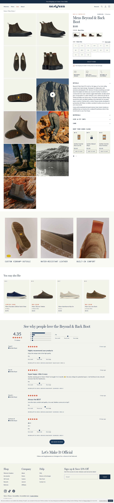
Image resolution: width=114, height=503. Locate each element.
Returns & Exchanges (45, 476)
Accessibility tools (24, 496)
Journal (23, 482)
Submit (105, 477)
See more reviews (57, 442)
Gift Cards (6, 479)
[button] (6, 6)
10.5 (82, 50)
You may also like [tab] (12, 275)
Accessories (7, 476)
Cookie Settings (34, 496)
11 (88, 50)
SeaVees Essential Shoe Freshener (103, 144)
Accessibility (16, 496)
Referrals (6, 485)
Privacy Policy (87, 500)
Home (5, 11)
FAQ (40, 473)
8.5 (94, 45)
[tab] (73, 156)
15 (82, 54)
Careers (24, 479)
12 (100, 50)
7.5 (82, 45)
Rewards (6, 482)
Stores (23, 476)
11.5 (94, 50)
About (23, 473)
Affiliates (24, 485)
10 (75, 50)
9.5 (107, 45)
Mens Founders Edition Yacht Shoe (15, 306)
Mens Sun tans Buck (91, 306)
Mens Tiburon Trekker (38, 306)
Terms (5, 496)
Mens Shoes (11, 11)
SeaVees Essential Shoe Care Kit (78, 144)
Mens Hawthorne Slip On (66, 306)
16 (88, 54)
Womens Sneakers (8, 473)
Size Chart (42, 479)
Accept (110, 500)
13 (107, 50)
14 (75, 54)
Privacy (10, 496)
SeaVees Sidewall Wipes (91, 144)
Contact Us (42, 482)
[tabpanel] (57, 296)
